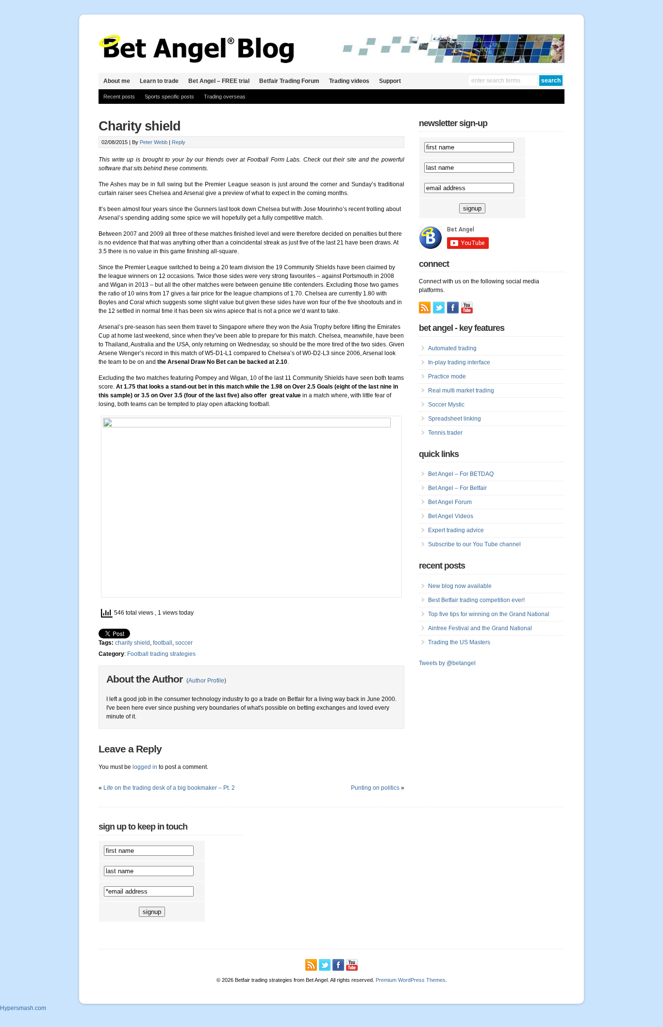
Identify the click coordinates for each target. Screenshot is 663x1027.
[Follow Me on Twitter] (439, 307)
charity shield (132, 642)
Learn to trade (159, 81)
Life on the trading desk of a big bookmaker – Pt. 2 (169, 787)
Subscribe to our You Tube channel (474, 544)
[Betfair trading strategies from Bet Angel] (196, 61)
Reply (178, 142)
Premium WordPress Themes (411, 980)
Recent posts (119, 96)
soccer (184, 642)
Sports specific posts (169, 96)
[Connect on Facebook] (453, 307)
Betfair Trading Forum (289, 81)
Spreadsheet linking (454, 418)
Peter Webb (153, 142)
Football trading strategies (161, 654)
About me (116, 81)
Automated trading (452, 348)
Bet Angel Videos (450, 516)
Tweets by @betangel (447, 663)
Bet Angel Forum (450, 502)
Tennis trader (445, 432)
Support (390, 81)
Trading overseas (225, 96)
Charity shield (140, 126)
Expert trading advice (456, 530)
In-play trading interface (459, 362)
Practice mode (447, 376)
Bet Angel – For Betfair (457, 488)
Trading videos (349, 81)
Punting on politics (375, 787)
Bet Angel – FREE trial (218, 81)
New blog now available (460, 586)
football (162, 642)
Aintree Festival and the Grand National (480, 628)
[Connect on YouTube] (467, 307)
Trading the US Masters (459, 642)
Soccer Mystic (446, 404)
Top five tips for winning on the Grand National (488, 614)
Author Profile (206, 680)
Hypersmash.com (23, 1008)
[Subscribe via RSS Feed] (425, 307)
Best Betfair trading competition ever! (476, 600)
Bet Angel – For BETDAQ (461, 474)
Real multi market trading (461, 390)
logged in (145, 767)
